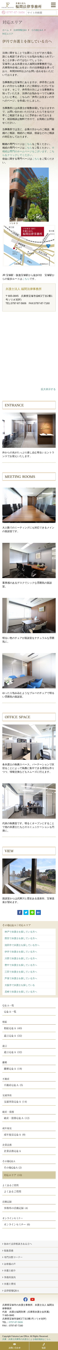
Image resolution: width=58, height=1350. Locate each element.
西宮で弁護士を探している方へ (21, 938)
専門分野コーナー (13, 1257)
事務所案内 (10, 1277)
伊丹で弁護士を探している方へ (21, 951)
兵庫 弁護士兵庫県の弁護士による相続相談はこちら (26, 1339)
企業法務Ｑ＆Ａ (12, 1150)
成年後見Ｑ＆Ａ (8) (15, 1134)
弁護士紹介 (10, 1270)
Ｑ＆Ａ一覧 (10, 1011)
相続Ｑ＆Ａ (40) (13, 1028)
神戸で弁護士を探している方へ (21, 931)
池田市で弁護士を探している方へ (22, 945)
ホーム (5, 30)
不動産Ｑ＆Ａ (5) (13, 1085)
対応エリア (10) (13, 1175)
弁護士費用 (10, 1283)
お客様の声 (10, 1263)
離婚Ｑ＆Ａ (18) (13, 1068)
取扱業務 (8, 1250)
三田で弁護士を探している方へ (21, 971)
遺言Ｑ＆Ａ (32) (13, 1035)
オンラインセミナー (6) (17, 1224)
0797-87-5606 (16, 1322)
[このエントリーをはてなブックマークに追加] (38, 912)
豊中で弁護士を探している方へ (21, 965)
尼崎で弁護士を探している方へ (21, 991)
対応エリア (7, 34)
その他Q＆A (37, 30)
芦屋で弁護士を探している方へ (21, 978)
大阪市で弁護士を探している (20, 985)
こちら (28, 144)
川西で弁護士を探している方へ (21, 958)
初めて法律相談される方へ (18, 1243)
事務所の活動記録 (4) (16, 1208)
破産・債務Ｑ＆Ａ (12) (17, 1118)
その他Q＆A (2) (13, 1167)
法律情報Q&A (20, 30)
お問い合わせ (15, 1347)
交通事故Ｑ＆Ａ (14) (15, 1101)
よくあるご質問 (12, 1191)
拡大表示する (48, 389)
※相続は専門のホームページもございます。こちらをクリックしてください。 (28, 151)
